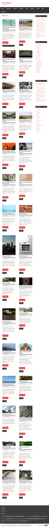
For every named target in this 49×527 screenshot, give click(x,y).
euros (2, 518)
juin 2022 (38, 56)
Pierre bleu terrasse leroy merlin (8, 480)
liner (13, 518)
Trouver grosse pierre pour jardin (24, 447)
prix (2, 520)
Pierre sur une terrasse (7, 414)
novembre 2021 (39, 64)
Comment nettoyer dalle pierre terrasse (25, 352)
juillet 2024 (38, 45)
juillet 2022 (38, 55)
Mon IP (2, 523)
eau (40, 516)
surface (17, 520)
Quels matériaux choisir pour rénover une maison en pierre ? (41, 36)
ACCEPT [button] (46, 525)
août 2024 (38, 44)
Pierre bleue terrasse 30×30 (7, 213)
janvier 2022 (39, 61)
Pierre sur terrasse (6, 283)
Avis (37, 110)
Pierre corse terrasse (6, 256)
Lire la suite (5, 42)
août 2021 (38, 68)
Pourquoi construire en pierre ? (8, 151)
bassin (5, 516)
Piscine (38, 129)
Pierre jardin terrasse (6, 447)
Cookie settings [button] (41, 525)
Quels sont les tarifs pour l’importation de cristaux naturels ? (41, 32)
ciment (27, 516)
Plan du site (3, 11)
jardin (12, 518)
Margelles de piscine (6, 45)
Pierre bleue (39, 128)
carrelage (21, 516)
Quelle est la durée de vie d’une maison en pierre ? (8, 183)
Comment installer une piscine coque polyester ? (8, 28)
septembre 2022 (39, 52)
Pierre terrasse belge (6, 322)
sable (10, 520)
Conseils (37, 8)
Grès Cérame (39, 120)
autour (2, 516)
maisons (18, 518)
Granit (38, 118)
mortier (21, 518)
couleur (38, 516)
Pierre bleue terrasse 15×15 (7, 384)
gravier (8, 518)
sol (15, 520)
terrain (21, 520)
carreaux (17, 516)
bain (3, 516)
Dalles (38, 114)
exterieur (4, 518)
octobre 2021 (39, 65)
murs (23, 518)
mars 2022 (38, 59)
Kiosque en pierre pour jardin (25, 480)
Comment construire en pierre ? (8, 90)
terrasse (24, 520)
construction (30, 516)
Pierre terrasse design (23, 313)
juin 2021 (38, 71)
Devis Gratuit (8, 8)
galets (6, 518)
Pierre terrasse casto (23, 256)
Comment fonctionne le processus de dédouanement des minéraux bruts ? (41, 24)
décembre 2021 (39, 63)
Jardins (21, 465)
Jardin (27, 8)
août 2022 (38, 53)
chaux (24, 516)
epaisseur (46, 516)
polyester (45, 518)
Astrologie (38, 109)
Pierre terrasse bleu (23, 381)
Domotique (38, 116)
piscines (42, 518)
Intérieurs (32, 8)
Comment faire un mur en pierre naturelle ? (25, 59)
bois (11, 516)
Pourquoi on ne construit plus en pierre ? (25, 183)
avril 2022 (38, 57)
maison (15, 518)
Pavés (43, 8)
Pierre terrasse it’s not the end (25, 286)
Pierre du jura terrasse (6, 351)
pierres (33, 518)
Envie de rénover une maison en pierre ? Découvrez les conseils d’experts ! (42, 28)
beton (8, 516)
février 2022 (39, 60)
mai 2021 (38, 72)
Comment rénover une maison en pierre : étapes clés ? (41, 20)
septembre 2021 (39, 67)
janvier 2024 (39, 48)
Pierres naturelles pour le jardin (25, 418)
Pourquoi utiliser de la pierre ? (25, 120)
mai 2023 (38, 49)
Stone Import (6, 3)
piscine (37, 518)
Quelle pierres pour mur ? (24, 90)
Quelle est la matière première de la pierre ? (8, 59)
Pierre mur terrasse (23, 213)
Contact (3, 509)
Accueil (2, 8)
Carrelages (21, 8)
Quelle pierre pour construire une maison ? (9, 120)
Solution (21, 44)
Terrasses (15, 8)
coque (34, 516)
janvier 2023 (39, 51)
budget (13, 516)
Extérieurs (38, 117)
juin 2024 (38, 47)
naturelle (25, 518)
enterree (42, 516)
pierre (29, 518)
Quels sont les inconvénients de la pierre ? (25, 151)
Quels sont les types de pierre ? (25, 28)
